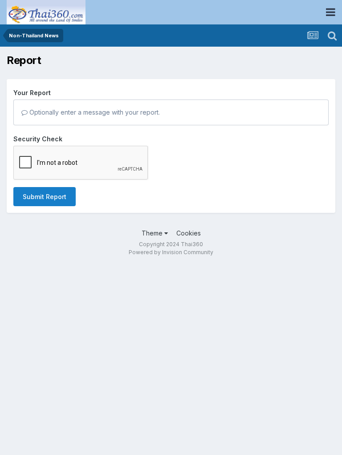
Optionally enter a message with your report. (94, 112)
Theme (153, 233)
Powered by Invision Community (171, 252)
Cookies (188, 233)
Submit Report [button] (44, 196)
